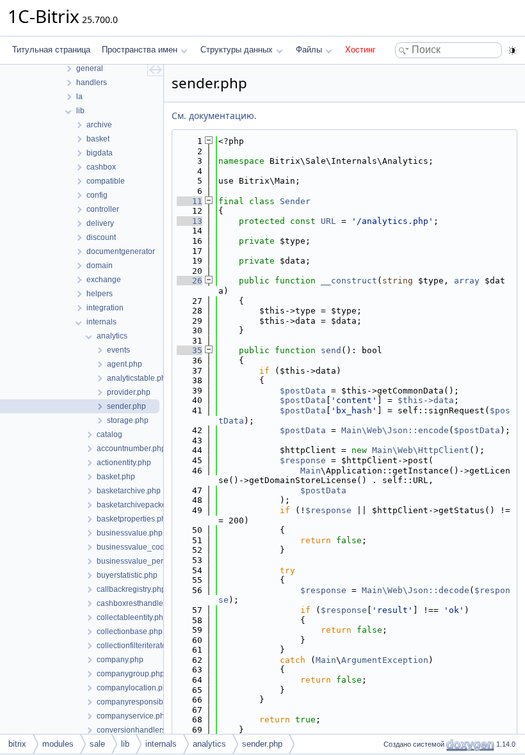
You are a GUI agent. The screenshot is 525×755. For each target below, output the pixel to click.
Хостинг (360, 49)
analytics (209, 744)
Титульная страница (51, 49)
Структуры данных (236, 49)
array (467, 280)
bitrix (17, 744)
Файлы (309, 49)
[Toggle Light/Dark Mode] (512, 50)
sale (97, 744)
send (331, 350)
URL (328, 221)
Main (310, 470)
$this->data (426, 400)
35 (189, 350)
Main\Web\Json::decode (415, 590)
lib (125, 744)
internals (161, 744)
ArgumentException (384, 660)
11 (189, 201)
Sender (295, 201)
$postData (303, 390)
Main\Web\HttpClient (420, 450)
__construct (349, 280)
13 (189, 221)
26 (189, 280)
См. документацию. (214, 115)
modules (58, 744)
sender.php (262, 744)
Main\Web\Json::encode (395, 430)
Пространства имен (139, 49)
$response (303, 460)
